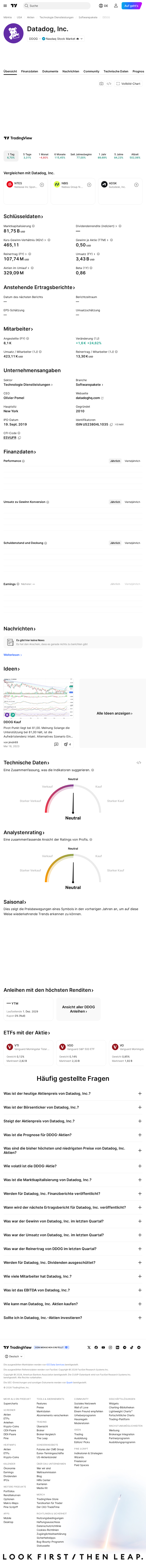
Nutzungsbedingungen (50, 1518)
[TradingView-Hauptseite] (18, 1347)
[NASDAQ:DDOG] (7, 715)
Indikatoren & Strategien (88, 1453)
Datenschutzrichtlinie (49, 1525)
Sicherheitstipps (46, 1537)
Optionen (9, 1499)
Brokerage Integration (121, 1434)
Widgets (114, 1403)
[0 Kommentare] (56, 744)
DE (106, 6)
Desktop (8, 1521)
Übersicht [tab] (10, 71)
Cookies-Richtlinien (48, 1529)
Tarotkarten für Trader (49, 1503)
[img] (77, 38)
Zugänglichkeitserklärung (51, 1533)
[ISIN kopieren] (111, 424)
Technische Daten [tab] (116, 71)
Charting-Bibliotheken (121, 1407)
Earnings (9, 1472)
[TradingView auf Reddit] (138, 1347)
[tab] (115, 460)
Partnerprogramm (119, 1438)
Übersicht (42, 1426)
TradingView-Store (47, 1499)
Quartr (69, 1382)
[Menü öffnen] (5, 5)
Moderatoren (81, 1423)
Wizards (79, 1457)
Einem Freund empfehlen (88, 1411)
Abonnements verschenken (52, 1415)
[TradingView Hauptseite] (14, 5)
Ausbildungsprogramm (122, 1442)
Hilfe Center (43, 1480)
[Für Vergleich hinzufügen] (42, 185)
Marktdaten (43, 1411)
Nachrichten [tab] (70, 71)
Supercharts (11, 1403)
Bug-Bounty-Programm (50, 1541)
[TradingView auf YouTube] (103, 1347)
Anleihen (8, 1422)
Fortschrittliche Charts (121, 1415)
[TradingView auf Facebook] (96, 1347)
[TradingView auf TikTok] (131, 1347)
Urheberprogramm (85, 1415)
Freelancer (80, 1461)
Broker (40, 1430)
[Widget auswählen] (109, 84)
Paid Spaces (81, 1465)
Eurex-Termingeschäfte (50, 1453)
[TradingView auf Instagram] (110, 1347)
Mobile (7, 1518)
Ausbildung (80, 1438)
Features (42, 1403)
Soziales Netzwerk (85, 1403)
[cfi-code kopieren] (19, 437)
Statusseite (43, 1545)
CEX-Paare (10, 1430)
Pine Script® (11, 1506)
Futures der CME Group (50, 1449)
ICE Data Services (55, 1364)
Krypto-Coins (11, 1426)
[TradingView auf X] (89, 1347)
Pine (6, 1438)
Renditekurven (12, 1495)
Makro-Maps (11, 1503)
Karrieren (42, 1484)
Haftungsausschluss (48, 1521)
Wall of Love (81, 1407)
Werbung (114, 1430)
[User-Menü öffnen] (115, 5)
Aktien (7, 1414)
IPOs (6, 1480)
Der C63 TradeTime (48, 1506)
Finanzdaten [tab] (29, 71)
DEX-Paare (10, 1434)
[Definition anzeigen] (33, 226)
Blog (39, 1476)
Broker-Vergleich (46, 1434)
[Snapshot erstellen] (101, 84)
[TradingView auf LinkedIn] (117, 1347)
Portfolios (9, 1491)
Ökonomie (9, 1468)
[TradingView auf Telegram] (124, 1347)
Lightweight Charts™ (121, 1411)
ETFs (6, 1418)
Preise (40, 1407)
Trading (78, 1434)
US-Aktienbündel (46, 1457)
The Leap (42, 1438)
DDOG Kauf (12, 722)
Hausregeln (80, 1419)
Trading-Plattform (119, 1419)
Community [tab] (91, 71)
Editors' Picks (82, 1442)
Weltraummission (46, 1472)
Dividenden (10, 1476)
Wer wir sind (44, 1468)
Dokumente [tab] (50, 71)
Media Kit (42, 1487)
